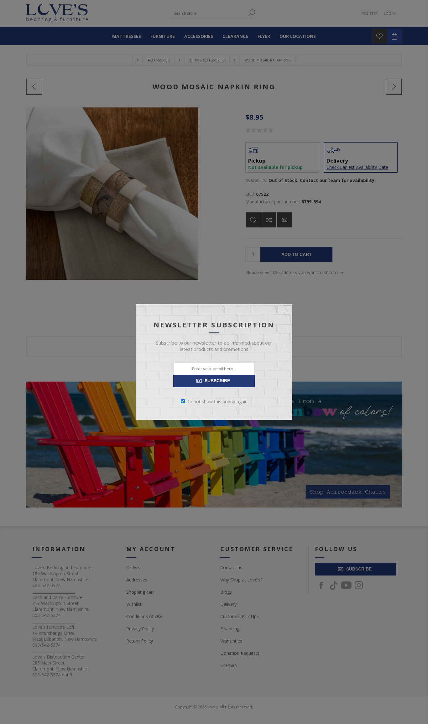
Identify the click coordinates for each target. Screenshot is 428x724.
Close (286, 310)
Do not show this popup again (217, 401)
